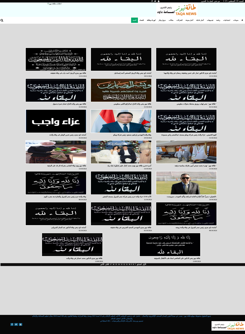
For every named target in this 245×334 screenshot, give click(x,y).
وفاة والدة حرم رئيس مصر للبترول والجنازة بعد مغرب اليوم (65, 197)
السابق (139, 264)
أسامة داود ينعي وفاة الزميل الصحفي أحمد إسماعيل (132, 73)
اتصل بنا (210, 1)
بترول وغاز (162, 20)
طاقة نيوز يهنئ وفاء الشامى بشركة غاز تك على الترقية (66, 166)
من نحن (217, 1)
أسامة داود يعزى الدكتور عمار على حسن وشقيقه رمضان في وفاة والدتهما (190, 73)
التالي (107, 264)
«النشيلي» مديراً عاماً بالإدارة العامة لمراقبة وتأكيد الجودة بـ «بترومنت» (191, 197)
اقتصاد (141, 20)
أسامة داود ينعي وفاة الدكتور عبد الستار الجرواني (68, 227)
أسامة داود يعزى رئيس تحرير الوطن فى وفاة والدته (67, 135)
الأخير (102, 264)
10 (129, 264)
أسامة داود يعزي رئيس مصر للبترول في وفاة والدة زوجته (196, 227)
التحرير (203, 1)
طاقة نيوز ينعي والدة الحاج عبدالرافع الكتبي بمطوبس (132, 104)
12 (124, 264)
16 (113, 264)
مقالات (171, 20)
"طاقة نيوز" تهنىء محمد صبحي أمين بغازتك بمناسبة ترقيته (195, 166)
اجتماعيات (226, 20)
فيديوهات (210, 20)
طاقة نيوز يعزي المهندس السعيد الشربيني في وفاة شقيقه (130, 227)
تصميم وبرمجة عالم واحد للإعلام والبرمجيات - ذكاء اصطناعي (121, 321)
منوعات (235, 20)
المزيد (134, 20)
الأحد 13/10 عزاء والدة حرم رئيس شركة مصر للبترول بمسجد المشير (127, 197)
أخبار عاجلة (200, 20)
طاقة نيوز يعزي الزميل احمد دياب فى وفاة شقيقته (68, 73)
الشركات (179, 20)
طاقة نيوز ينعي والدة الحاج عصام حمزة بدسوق (69, 104)
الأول (144, 264)
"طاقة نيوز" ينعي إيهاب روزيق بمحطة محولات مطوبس (196, 104)
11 (127, 264)
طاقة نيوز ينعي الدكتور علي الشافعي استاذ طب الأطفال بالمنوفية (177, 258)
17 (111, 264)
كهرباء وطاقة (151, 20)
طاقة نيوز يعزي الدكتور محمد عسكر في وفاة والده (84, 258)
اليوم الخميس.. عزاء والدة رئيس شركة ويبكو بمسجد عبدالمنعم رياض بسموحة (188, 135)
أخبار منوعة (189, 20)
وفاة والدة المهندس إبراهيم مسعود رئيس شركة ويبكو (132, 135)
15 (116, 264)
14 (119, 264)
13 (121, 264)
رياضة (218, 20)
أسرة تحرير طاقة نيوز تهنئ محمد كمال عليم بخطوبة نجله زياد (129, 166)
